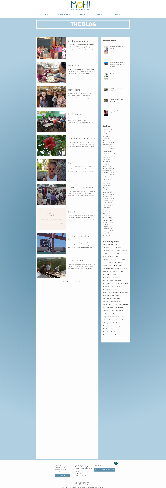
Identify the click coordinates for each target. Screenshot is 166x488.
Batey (104, 308)
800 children (106, 268)
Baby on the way (116, 302)
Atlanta (122, 293)
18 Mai (104, 256)
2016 (116, 259)
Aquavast (115, 289)
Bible (113, 320)
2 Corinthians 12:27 (108, 259)
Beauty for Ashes (107, 314)
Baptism (125, 305)
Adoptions (124, 268)
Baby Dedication (107, 299)
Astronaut (116, 293)
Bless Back (116, 323)
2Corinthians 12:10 (108, 265)
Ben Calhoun (115, 317)
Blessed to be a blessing (109, 332)
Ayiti (126, 293)
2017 (119, 259)
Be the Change (114, 311)
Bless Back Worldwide (109, 329)
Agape (122, 271)
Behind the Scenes (118, 314)
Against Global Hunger (113, 271)
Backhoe (114, 305)
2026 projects (118, 262)
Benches (122, 317)
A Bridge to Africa (116, 268)
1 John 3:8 (124, 250)
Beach (121, 311)
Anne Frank (106, 286)
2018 (123, 259)
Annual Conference (115, 286)
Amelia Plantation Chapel (110, 283)
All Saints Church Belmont (110, 277)
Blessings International (109, 335)
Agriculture (106, 274)
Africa (104, 271)
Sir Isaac (100, 487)
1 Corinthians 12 (119, 247)
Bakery (120, 305)
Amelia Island (118, 280)
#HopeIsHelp (106, 244)
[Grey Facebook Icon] (76, 483)
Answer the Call (107, 289)
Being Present (107, 317)
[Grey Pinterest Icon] (88, 483)
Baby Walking (106, 302)
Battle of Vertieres (119, 308)
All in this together (108, 280)
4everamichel (118, 265)
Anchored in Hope (123, 283)
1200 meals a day (120, 253)
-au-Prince (114, 244)
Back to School (107, 305)
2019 (104, 262)
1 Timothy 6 (106, 253)
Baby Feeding (116, 299)
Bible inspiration (107, 323)
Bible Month (119, 320)
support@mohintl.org (61, 471)
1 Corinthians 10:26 (108, 247)
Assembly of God (107, 293)
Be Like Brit (106, 311)
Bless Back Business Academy (111, 326)
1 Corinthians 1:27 (108, 250)
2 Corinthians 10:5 (112, 256)
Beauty (126, 311)
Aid (111, 274)
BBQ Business (111, 295)
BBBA (104, 295)
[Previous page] (55, 281)
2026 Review (110, 262)
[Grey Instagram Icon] (84, 483)
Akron (114, 274)
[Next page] (79, 281)
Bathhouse (110, 308)
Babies (118, 295)
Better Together (107, 320)
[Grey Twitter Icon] (80, 483)
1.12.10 (112, 253)
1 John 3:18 (117, 250)
